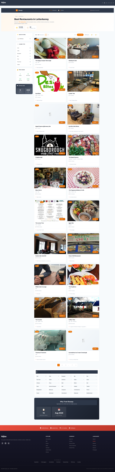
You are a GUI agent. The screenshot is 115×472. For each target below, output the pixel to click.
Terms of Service (72, 445)
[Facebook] (2, 443)
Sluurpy (47, 452)
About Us (71, 439)
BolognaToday (65, 462)
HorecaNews (51, 462)
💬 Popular (87, 34)
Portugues (95, 449)
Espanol (94, 443)
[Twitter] (8, 443)
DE (111, 2)
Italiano (94, 439)
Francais (94, 445)
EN (104, 2)
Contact (70, 441)
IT (102, 2)
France (47, 443)
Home (16, 16)
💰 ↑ (92, 34)
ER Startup (73, 462)
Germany (47, 447)
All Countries (48, 439)
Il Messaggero (43, 462)
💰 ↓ (96, 34)
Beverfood (58, 462)
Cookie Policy (72, 447)
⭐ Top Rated (80, 34)
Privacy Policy (72, 443)
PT (113, 2)
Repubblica (36, 462)
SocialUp (79, 462)
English (94, 441)
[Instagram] (5, 443)
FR (108, 2)
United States (48, 449)
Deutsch (94, 447)
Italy (46, 441)
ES (106, 2)
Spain (47, 445)
